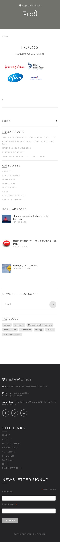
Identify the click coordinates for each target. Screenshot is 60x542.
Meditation (8, 183)
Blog (5, 464)
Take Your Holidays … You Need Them (23, 156)
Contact (8, 460)
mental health (10, 330)
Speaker (8, 456)
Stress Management (13, 196)
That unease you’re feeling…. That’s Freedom (28, 137)
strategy (38, 330)
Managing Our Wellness (16, 148)
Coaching (9, 451)
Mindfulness (9, 187)
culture (7, 325)
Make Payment (12, 468)
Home (5, 37)
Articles (7, 171)
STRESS (50, 330)
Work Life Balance (13, 200)
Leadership (8, 179)
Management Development (40, 325)
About (6, 439)
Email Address (9, 504)
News (5, 191)
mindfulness (26, 330)
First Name (7, 492)
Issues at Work (11, 175)
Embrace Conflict (13, 152)
